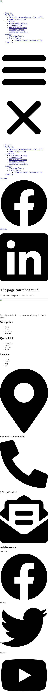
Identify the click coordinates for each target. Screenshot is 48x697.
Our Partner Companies (18, 28)
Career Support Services (18, 23)
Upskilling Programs (16, 30)
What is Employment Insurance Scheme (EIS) (26, 17)
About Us (8, 13)
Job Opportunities (15, 26)
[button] (24, 93)
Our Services (9, 21)
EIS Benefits (9, 15)
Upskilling (8, 34)
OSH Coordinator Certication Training (28, 40)
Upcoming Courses (16, 36)
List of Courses (15, 38)
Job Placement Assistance (18, 32)
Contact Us (9, 42)
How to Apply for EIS (17, 19)
